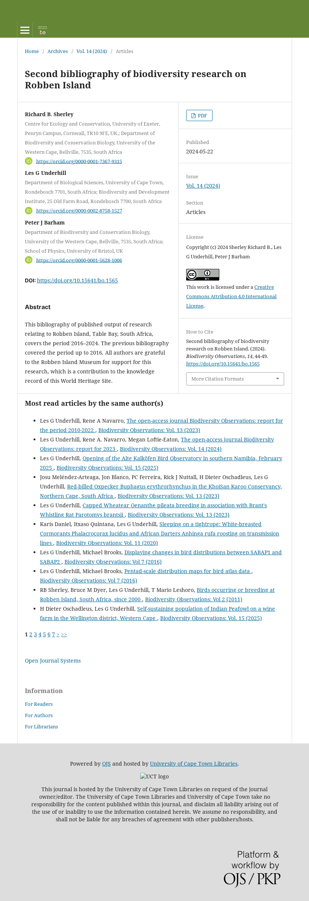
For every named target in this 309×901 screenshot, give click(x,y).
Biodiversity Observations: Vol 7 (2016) (113, 561)
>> (64, 634)
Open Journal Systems (53, 660)
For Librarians (41, 726)
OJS (106, 763)
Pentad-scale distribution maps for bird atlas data (187, 571)
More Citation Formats (217, 378)
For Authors (39, 715)
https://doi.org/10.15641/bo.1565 (77, 280)
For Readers (39, 704)
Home (32, 51)
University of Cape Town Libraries (193, 763)
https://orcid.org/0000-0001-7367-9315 (79, 161)
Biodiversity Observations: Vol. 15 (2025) (107, 467)
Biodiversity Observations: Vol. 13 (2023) (149, 430)
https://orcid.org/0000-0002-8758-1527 (79, 210)
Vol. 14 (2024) (91, 51)
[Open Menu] (24, 30)
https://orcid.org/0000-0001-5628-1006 (79, 259)
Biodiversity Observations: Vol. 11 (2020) (107, 542)
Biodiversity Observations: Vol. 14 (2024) (171, 448)
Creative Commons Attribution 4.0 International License (231, 296)
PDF (202, 115)
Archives (57, 51)
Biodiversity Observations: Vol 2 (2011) (193, 599)
